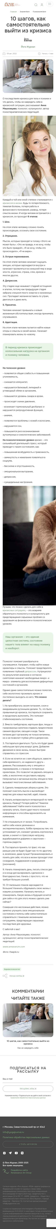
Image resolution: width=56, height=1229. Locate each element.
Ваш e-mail (7, 1079)
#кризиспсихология (12, 969)
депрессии (30, 671)
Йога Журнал (28, 47)
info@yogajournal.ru (13, 1132)
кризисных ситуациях (14, 610)
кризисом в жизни (12, 203)
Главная (13, 12)
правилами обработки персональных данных (28, 1098)
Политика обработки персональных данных (26, 1137)
